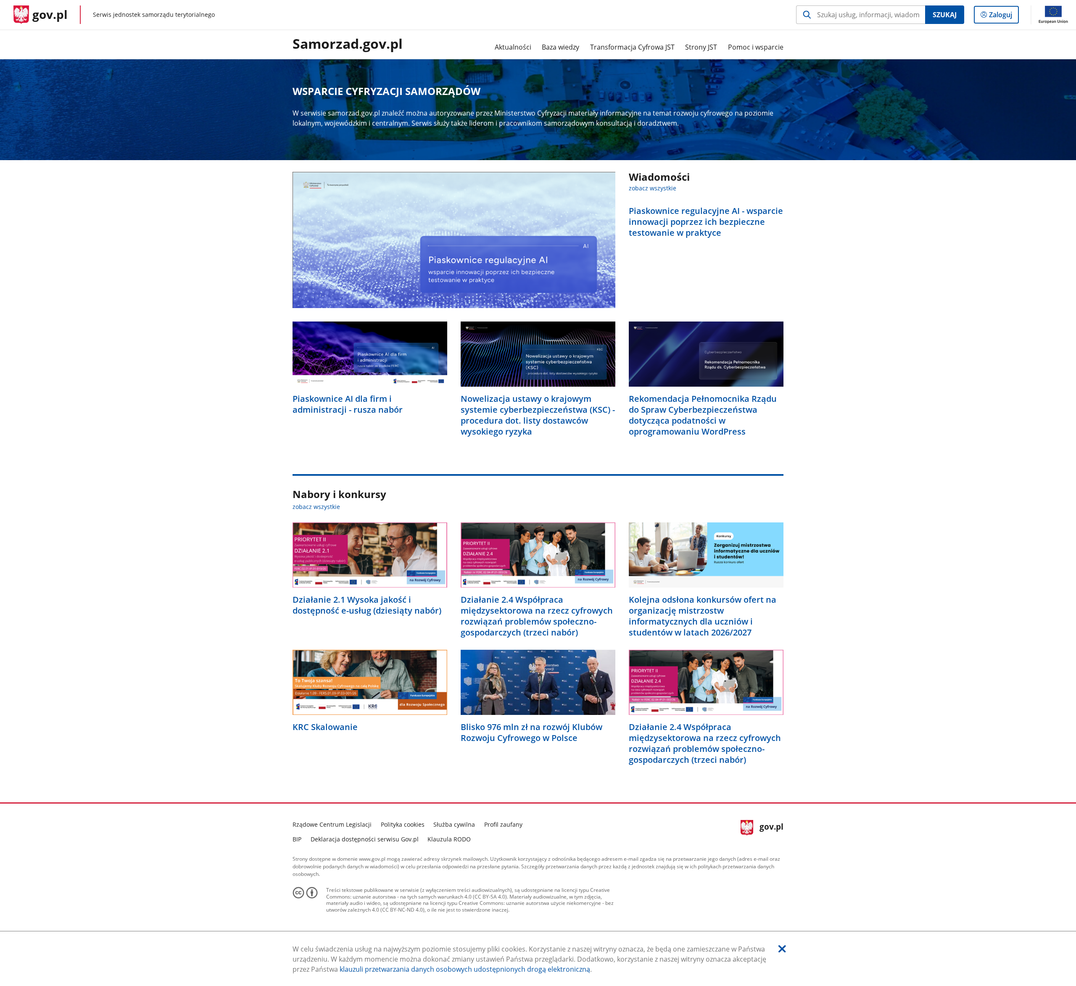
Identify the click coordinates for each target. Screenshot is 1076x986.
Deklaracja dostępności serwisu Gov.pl (365, 839)
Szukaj (945, 14)
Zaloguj (1004, 17)
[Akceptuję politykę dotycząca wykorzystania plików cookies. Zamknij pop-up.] (782, 948)
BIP (297, 839)
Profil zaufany (503, 824)
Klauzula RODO (449, 839)
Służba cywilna (454, 824)
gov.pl (771, 830)
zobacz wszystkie (652, 188)
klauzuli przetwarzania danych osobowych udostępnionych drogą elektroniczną (465, 969)
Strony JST (701, 47)
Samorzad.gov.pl (348, 44)
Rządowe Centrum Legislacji (332, 824)
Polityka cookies (403, 824)
